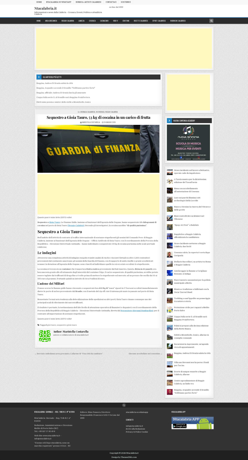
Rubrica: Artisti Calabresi (88, 2)
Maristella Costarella (91, 122)
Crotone (126, 20)
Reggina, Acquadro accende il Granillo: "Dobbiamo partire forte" (65, 88)
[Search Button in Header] (211, 21)
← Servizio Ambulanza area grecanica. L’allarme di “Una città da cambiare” (69, 354)
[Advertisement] (122, 48)
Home (39, 2)
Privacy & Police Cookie (137, 432)
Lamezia (81, 20)
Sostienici (126, 2)
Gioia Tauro (54, 222)
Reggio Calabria (68, 20)
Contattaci (111, 2)
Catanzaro (104, 20)
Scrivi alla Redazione (135, 429)
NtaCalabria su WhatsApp (58, 2)
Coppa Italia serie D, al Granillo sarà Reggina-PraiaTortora (63, 97)
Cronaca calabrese (87, 112)
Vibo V (115, 20)
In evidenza (100, 112)
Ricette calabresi (141, 20)
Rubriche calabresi (178, 20)
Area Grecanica (51, 20)
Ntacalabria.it (45, 8)
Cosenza (92, 20)
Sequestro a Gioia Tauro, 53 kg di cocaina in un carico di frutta (98, 117)
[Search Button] (124, 405)
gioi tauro (51, 325)
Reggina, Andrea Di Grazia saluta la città (54, 83)
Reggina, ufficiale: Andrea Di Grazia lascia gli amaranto (61, 93)
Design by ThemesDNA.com (124, 457)
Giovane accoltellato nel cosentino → (145, 354)
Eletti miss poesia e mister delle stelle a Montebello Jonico (63, 102)
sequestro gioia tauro (67, 325)
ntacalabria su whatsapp (137, 412)
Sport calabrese (159, 20)
